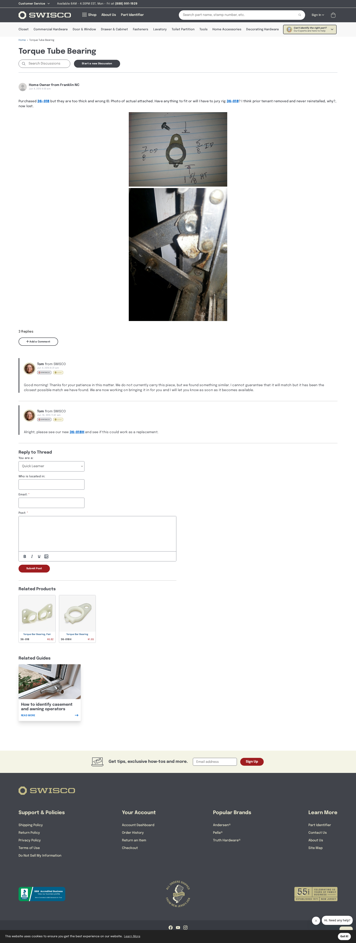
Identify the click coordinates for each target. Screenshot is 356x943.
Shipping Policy (31, 825)
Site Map (315, 848)
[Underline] (39, 556)
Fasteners (140, 29)
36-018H (77, 432)
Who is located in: (32, 476)
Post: (22, 512)
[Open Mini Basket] (334, 15)
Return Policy (29, 833)
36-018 (43, 101)
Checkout (130, 848)
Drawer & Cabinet (114, 29)
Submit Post (34, 568)
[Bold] (24, 556)
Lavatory (160, 29)
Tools (203, 29)
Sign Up (252, 761)
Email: (23, 494)
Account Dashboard (138, 825)
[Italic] (31, 556)
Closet (24, 29)
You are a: (26, 458)
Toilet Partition (183, 29)
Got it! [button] (344, 936)
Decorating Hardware (262, 29)
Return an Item (134, 840)
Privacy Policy (30, 840)
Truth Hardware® (227, 840)
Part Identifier (319, 825)
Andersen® (222, 825)
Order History (133, 833)
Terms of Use (29, 848)
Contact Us (317, 833)
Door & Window (84, 29)
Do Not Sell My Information (40, 855)
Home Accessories (226, 29)
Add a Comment (39, 342)
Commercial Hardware (51, 29)
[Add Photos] (46, 556)
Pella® (218, 833)
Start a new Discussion (97, 63)
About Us (315, 840)
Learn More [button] (132, 936)
